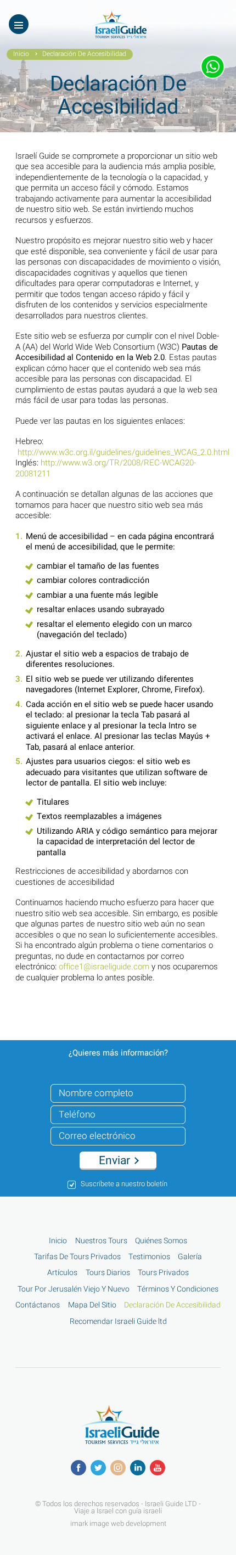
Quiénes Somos (161, 1241)
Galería (190, 1257)
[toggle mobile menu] (19, 24)
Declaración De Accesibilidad (172, 1305)
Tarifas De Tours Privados (77, 1257)
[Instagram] (118, 1467)
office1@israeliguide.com (104, 967)
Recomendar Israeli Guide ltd (118, 1322)
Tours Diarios (108, 1273)
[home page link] (118, 35)
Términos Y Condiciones (177, 1289)
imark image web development (118, 1523)
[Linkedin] (137, 1467)
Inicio (21, 54)
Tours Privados (163, 1273)
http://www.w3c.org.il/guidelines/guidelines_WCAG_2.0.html (123, 452)
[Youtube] (157, 1467)
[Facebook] (78, 1467)
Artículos (62, 1273)
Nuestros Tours (101, 1241)
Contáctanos (37, 1305)
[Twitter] (98, 1467)
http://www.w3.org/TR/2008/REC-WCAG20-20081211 (105, 468)
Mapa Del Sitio (92, 1305)
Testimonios (149, 1257)
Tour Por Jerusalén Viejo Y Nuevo (74, 1289)
